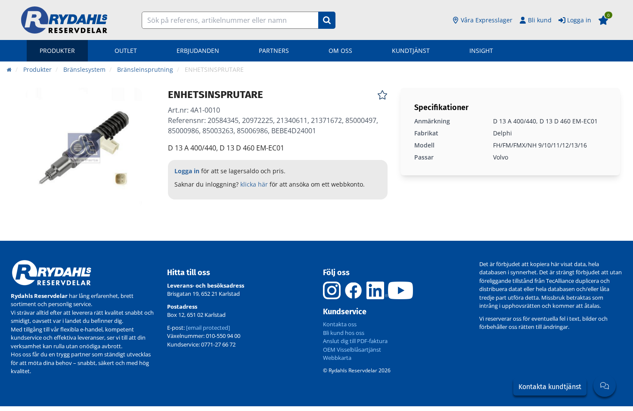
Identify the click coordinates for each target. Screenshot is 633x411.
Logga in (579, 20)
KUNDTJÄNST (411, 50)
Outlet (126, 50)
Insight (481, 50)
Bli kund (540, 20)
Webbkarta (337, 358)
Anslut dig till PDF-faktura (355, 341)
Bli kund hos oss (343, 333)
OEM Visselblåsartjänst (352, 349)
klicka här (254, 184)
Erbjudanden (198, 50)
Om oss (340, 50)
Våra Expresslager (486, 20)
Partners (274, 50)
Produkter (57, 50)
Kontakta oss (340, 324)
